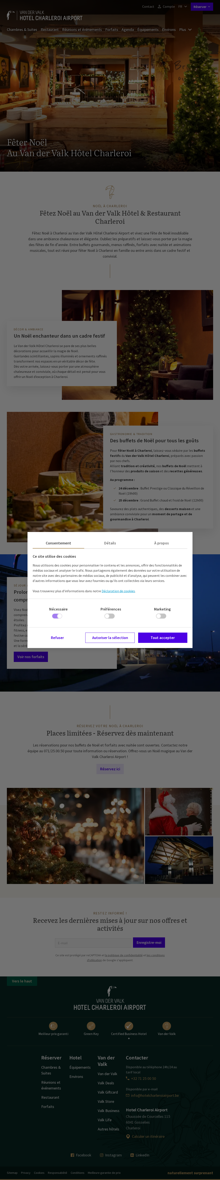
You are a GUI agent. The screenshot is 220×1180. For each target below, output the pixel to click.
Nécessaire (58, 609)
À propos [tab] (161, 543)
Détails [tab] (110, 543)
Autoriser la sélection (110, 637)
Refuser (57, 637)
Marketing (162, 609)
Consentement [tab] (58, 543)
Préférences (111, 609)
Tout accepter (163, 637)
